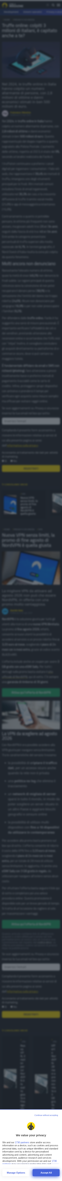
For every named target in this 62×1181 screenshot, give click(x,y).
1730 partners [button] (22, 1142)
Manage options (16, 1172)
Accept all (46, 1172)
